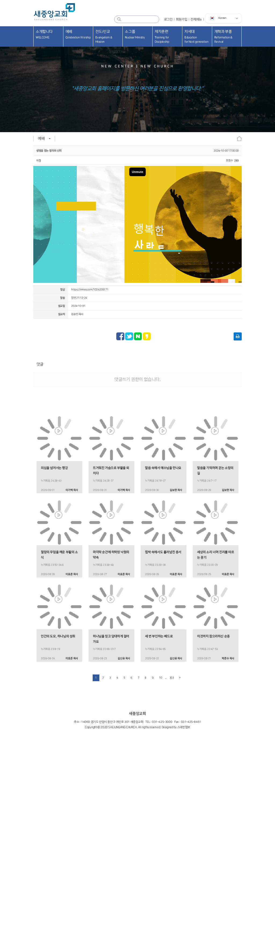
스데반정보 (183, 727)
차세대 (196, 36)
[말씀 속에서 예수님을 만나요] (163, 438)
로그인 (168, 19)
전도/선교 (103, 36)
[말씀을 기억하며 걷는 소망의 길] (215, 438)
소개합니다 (44, 34)
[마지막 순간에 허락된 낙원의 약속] (111, 522)
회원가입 (181, 19)
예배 (78, 34)
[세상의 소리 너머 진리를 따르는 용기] (215, 522)
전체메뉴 (196, 19)
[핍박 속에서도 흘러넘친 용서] (163, 522)
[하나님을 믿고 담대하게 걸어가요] (111, 606)
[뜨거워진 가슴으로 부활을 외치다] (111, 438)
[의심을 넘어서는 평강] (59, 438)
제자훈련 (162, 36)
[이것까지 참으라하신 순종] (215, 606)
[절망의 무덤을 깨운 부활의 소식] (59, 522)
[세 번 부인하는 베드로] (163, 606)
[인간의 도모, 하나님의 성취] (59, 606)
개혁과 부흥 (223, 36)
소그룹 (135, 34)
